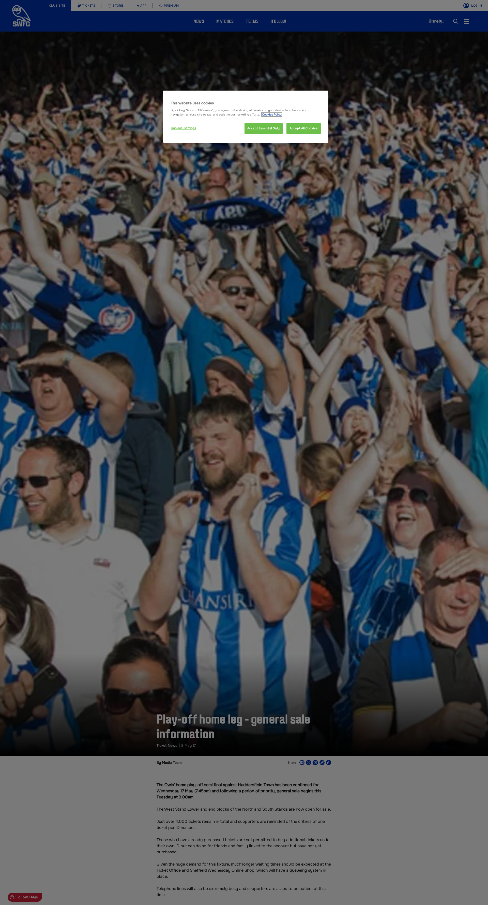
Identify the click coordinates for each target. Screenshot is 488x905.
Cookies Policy (272, 114)
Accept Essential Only (263, 128)
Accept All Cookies (303, 128)
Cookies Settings (183, 128)
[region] (245, 117)
